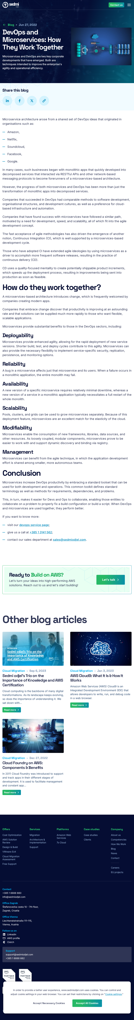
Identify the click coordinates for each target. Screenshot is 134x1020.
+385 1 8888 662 (15, 958)
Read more (10, 709)
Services (35, 829)
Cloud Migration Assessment (10, 858)
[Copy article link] (44, 101)
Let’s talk (108, 580)
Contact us (116, 4)
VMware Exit (9, 851)
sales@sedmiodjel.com (69, 539)
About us (116, 835)
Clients (87, 839)
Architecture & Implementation (38, 841)
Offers (6, 829)
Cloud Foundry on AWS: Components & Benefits (22, 765)
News (114, 853)
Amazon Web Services (64, 836)
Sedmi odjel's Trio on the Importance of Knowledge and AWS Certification (32, 680)
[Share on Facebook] (20, 101)
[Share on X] (32, 101)
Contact (115, 858)
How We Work (118, 844)
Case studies (91, 835)
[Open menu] (129, 5)
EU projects (117, 872)
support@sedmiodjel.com (19, 954)
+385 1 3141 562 (41, 532)
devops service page (34, 525)
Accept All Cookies (87, 1003)
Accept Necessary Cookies (49, 1003)
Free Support (9, 863)
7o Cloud (61, 842)
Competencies (118, 839)
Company (117, 829)
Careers (115, 867)
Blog (11, 25)
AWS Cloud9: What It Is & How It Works (96, 678)
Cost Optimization (12, 835)
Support (34, 847)
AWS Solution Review (9, 841)
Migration (35, 835)
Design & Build (10, 847)
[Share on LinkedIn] (7, 101)
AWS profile (13, 938)
